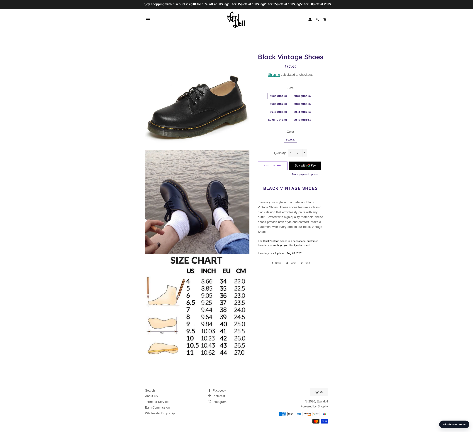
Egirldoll (322, 401)
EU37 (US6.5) (302, 96)
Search (150, 390)
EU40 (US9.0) (278, 112)
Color (290, 131)
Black (290, 139)
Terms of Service (157, 402)
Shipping (274, 74)
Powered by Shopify (314, 406)
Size (290, 88)
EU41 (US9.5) (302, 112)
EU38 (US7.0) (278, 104)
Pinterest (218, 396)
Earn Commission (157, 407)
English (317, 392)
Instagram (219, 402)
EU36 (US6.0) (278, 96)
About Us (151, 396)
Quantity (280, 153)
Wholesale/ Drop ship (160, 413)
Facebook (219, 390)
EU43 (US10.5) (303, 120)
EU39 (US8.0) (302, 104)
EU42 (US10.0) (277, 120)
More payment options (305, 174)
